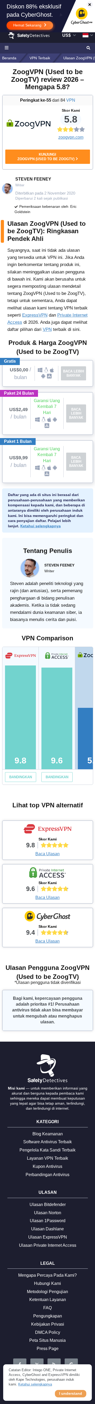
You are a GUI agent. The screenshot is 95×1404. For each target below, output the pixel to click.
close (87, 5)
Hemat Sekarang (27, 25)
